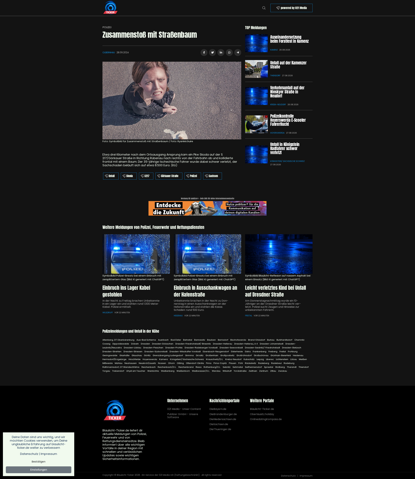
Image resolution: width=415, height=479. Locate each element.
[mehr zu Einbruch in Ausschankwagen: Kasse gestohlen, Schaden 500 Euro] (207, 254)
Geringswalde (110, 355)
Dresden (145, 343)
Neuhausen (130, 363)
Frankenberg (260, 351)
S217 (146, 176)
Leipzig (260, 359)
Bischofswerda (238, 339)
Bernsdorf (223, 339)
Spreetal (269, 367)
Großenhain (212, 355)
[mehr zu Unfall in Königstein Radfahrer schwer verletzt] (256, 154)
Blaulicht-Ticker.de (262, 409)
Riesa (199, 367)
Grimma (189, 355)
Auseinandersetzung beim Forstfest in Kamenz (289, 39)
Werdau (216, 370)
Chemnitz (299, 339)
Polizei (106, 27)
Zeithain (253, 370)
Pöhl (240, 363)
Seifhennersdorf (253, 367)
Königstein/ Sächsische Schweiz (287, 161)
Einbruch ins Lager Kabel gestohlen (126, 291)
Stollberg (280, 367)
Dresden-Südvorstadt (156, 351)
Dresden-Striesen (133, 351)
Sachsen (213, 176)
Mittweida (107, 363)
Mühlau (119, 363)
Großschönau (261, 355)
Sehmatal (238, 367)
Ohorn (171, 363)
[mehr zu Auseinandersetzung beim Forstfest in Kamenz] (256, 43)
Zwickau (282, 370)
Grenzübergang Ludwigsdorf (168, 355)
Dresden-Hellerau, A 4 (246, 343)
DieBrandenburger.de (223, 414)
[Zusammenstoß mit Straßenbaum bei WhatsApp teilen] (229, 52)
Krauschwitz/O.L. (215, 359)
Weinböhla (153, 370)
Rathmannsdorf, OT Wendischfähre (121, 367)
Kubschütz (249, 359)
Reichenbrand (186, 367)
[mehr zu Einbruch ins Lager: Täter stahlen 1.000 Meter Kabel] (136, 254)
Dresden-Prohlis (174, 347)
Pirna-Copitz (220, 363)
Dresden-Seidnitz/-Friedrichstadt (262, 347)
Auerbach (163, 339)
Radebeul (276, 363)
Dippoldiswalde (121, 343)
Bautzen (211, 339)
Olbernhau (108, 52)
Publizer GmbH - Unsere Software (182, 416)
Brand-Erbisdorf (257, 339)
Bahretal (188, 339)
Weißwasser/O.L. (201, 370)
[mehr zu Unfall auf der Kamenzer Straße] (256, 69)
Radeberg (264, 363)
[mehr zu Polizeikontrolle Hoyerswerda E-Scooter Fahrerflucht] (256, 124)
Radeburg (289, 363)
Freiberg (273, 351)
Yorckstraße (240, 370)
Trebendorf (118, 370)
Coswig (106, 343)
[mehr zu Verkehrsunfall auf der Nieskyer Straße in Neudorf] (256, 96)
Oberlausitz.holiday (262, 414)
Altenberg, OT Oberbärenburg (118, 339)
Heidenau (178, 315)
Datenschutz (288, 476)
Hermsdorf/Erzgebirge (114, 359)
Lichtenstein (282, 359)
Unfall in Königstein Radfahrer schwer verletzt (284, 148)
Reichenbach (149, 367)
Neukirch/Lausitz (147, 363)
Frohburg (292, 351)
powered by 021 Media (294, 8)
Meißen (303, 359)
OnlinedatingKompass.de (266, 419)
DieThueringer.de (220, 429)
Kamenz (274, 49)
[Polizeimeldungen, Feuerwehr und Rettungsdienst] (110, 8)
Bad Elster (176, 339)
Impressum (306, 476)
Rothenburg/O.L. (212, 367)
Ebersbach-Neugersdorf (216, 351)
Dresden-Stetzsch (291, 347)
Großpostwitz (227, 355)
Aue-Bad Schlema (146, 339)
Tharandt (292, 367)
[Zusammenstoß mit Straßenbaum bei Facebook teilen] (204, 52)
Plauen (233, 363)
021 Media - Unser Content (184, 409)
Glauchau (137, 355)
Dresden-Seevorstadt (231, 347)
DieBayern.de (217, 409)
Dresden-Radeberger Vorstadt (201, 347)
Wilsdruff (107, 312)
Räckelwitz (251, 363)
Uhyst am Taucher (136, 370)
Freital (248, 315)
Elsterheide (237, 351)
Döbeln (135, 343)
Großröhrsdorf (244, 355)
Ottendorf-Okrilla (195, 363)
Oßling (180, 363)
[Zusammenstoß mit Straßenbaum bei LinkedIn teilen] (220, 52)
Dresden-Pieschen (153, 347)
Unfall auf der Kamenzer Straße (288, 65)
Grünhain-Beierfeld (281, 355)
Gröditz (200, 355)
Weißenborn (183, 370)
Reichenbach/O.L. (167, 367)
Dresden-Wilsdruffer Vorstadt (185, 351)
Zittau (273, 370)
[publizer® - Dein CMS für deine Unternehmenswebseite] (207, 208)
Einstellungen (38, 470)
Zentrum (264, 370)
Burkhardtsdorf (285, 339)
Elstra (248, 351)
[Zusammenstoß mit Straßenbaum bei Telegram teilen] (237, 52)
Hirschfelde (135, 359)
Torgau (106, 370)
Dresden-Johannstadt (272, 343)
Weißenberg (168, 370)
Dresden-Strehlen (112, 351)
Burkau (271, 339)
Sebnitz (227, 367)
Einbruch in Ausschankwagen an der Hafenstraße (205, 291)
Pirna (209, 363)
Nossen (162, 363)
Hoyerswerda (277, 132)
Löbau (293, 359)
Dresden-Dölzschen (163, 343)
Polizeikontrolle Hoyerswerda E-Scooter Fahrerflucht (288, 120)
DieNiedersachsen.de (222, 419)
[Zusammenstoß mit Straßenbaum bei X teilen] (212, 52)
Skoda (129, 176)
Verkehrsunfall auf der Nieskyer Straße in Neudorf (287, 92)
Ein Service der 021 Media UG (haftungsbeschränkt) (171, 475)
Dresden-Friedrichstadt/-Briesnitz (193, 343)
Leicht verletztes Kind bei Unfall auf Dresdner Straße (275, 291)
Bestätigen (38, 461)
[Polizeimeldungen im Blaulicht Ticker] (114, 411)
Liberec (270, 359)
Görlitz (147, 355)
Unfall (112, 176)
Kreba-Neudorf (278, 104)
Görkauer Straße (169, 176)
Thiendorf (275, 75)
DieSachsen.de (218, 424)
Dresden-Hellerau (223, 343)
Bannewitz (200, 339)
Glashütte (124, 355)
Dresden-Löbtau (133, 347)
